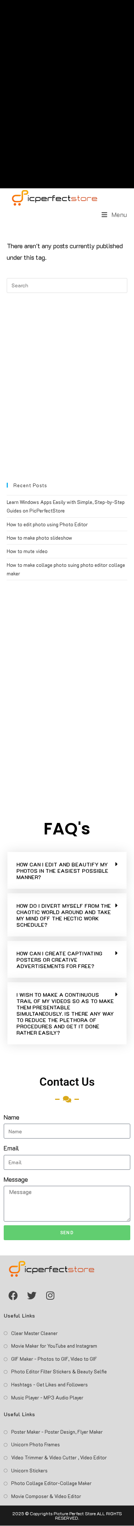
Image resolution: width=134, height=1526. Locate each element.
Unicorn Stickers (29, 1470)
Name (11, 1117)
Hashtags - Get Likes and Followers (49, 1384)
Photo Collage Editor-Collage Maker (51, 1483)
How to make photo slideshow (39, 537)
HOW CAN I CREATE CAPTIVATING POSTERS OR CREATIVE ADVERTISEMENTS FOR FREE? (59, 960)
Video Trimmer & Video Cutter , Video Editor (59, 1457)
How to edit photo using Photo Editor (47, 524)
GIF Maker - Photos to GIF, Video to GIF (54, 1359)
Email (11, 1148)
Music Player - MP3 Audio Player (47, 1397)
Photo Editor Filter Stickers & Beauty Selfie (59, 1371)
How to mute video (27, 551)
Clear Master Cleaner (34, 1333)
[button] (67, 870)
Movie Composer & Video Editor (46, 1496)
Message (16, 1179)
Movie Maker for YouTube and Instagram (54, 1346)
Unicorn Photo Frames (35, 1444)
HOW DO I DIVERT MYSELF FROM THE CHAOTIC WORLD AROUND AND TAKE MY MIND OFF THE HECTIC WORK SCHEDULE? (63, 915)
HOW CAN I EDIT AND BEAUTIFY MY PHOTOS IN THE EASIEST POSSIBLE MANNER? (62, 871)
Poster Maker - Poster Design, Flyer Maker (57, 1431)
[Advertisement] (67, 94)
